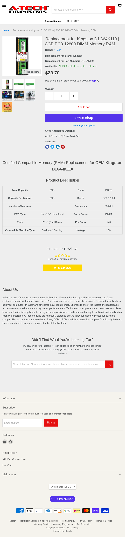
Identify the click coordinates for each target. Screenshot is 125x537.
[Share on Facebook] (47, 147)
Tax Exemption (84, 524)
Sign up (51, 422)
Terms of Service (104, 521)
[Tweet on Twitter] (52, 147)
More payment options (84, 125)
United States (60, 487)
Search (12, 521)
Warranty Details (41, 524)
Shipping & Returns (49, 521)
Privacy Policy (85, 521)
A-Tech (57, 49)
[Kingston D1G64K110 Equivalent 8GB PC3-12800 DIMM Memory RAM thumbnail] (7, 84)
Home (5, 30)
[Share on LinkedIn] (58, 147)
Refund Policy (68, 521)
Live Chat (7, 465)
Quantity (49, 89)
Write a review (62, 267)
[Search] (110, 10)
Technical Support (28, 521)
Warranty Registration (63, 524)
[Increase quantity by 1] (73, 96)
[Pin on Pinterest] (63, 147)
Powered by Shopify (62, 531)
